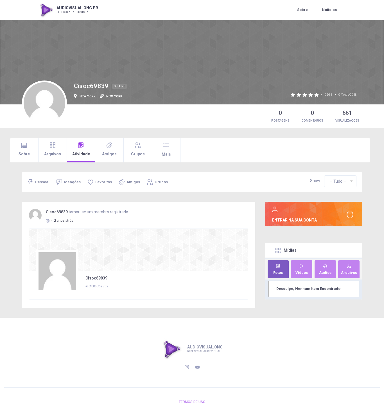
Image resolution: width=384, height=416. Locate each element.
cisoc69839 (57, 212)
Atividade (81, 154)
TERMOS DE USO (192, 402)
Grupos (138, 154)
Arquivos (52, 154)
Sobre (302, 10)
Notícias (329, 10)
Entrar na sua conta (294, 220)
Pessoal (42, 182)
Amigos (109, 154)
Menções (72, 182)
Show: (315, 180)
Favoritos (103, 182)
